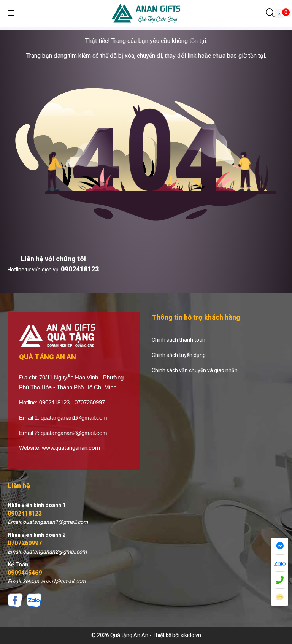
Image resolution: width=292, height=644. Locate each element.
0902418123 (80, 269)
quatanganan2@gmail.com (74, 433)
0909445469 (25, 572)
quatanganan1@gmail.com (74, 417)
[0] (279, 13)
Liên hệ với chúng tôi (53, 259)
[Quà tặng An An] (146, 13)
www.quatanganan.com (71, 447)
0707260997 (25, 543)
